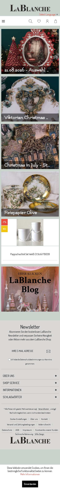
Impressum (27, 430)
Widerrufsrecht (44, 424)
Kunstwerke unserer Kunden (46, 430)
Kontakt (44, 419)
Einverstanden (30, 484)
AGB (17, 430)
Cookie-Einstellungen (18, 419)
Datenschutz (7, 430)
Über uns (34, 419)
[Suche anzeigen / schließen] (31, 21)
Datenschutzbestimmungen (31, 359)
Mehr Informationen (30, 474)
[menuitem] (3, 21)
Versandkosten (43, 409)
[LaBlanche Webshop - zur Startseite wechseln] (30, 8)
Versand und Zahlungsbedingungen (21, 424)
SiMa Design (39, 434)
